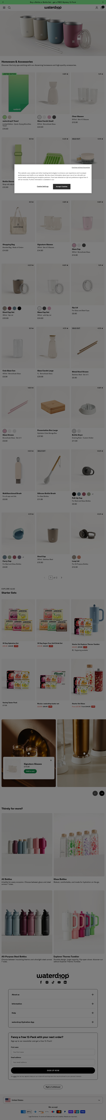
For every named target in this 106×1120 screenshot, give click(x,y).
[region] (53, 178)
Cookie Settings (43, 186)
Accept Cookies (61, 186)
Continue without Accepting (81, 167)
